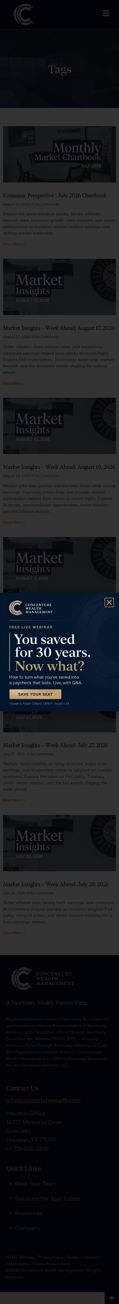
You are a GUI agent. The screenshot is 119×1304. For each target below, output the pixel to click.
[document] (59, 652)
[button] (109, 602)
